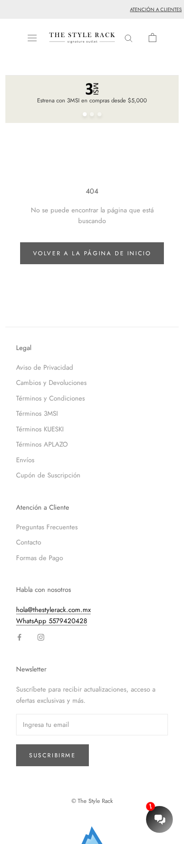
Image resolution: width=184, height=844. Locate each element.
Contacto (28, 542)
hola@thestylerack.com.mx (53, 610)
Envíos (25, 460)
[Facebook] (19, 636)
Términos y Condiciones (50, 398)
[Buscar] (129, 38)
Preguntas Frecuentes (47, 527)
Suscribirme (52, 755)
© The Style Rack (92, 801)
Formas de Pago (39, 558)
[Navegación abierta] (32, 38)
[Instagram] (41, 636)
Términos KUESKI (40, 429)
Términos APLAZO (42, 444)
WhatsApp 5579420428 (51, 621)
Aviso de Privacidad (44, 367)
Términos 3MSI (37, 413)
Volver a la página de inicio (92, 253)
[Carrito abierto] (152, 37)
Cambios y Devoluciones (51, 383)
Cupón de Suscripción (48, 475)
